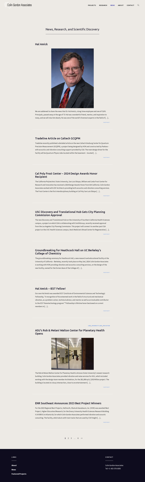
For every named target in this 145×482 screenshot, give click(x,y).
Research (103, 5)
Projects (92, 5)
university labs (97, 325)
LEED (89, 325)
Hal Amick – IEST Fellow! (50, 288)
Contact (130, 5)
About (121, 5)
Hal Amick (41, 44)
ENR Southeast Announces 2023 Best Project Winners (68, 403)
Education (106, 325)
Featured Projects (19, 474)
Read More (106, 122)
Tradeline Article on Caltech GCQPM (57, 138)
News (112, 5)
